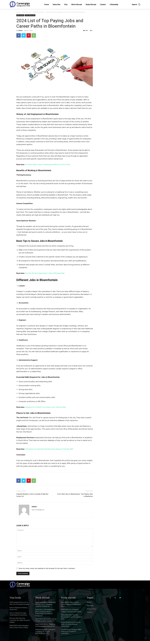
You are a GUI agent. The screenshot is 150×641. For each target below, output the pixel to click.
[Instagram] (115, 598)
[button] (136, 4)
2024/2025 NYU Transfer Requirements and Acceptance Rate (71, 617)
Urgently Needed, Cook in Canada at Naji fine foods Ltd (32, 495)
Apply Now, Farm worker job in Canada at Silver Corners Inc (45, 620)
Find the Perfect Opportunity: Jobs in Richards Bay (44, 273)
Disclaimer (90, 605)
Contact (90, 612)
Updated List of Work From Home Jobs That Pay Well (45, 407)
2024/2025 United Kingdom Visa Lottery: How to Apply (19, 626)
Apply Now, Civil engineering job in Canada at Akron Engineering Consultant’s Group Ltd (45, 612)
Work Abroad (26, 12)
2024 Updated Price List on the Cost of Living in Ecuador (19, 603)
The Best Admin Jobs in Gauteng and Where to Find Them (47, 164)
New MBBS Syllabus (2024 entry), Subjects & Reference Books (71, 604)
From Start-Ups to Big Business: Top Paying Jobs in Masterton (75, 495)
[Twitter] (23, 35)
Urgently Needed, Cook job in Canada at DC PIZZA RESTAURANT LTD (45, 631)
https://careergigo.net (38, 509)
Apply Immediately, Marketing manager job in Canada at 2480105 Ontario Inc (45, 604)
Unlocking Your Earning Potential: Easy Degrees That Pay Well (49, 449)
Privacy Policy (91, 609)
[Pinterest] (28, 35)
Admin (20, 30)
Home (18, 12)
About (89, 602)
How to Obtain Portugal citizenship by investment (18, 614)
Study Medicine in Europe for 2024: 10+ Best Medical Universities (71, 624)
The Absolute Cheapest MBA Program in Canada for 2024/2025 (71, 631)
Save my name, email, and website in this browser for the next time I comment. (47, 568)
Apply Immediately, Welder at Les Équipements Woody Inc (45, 625)
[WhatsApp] (34, 35)
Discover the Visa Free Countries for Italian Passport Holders (20, 620)
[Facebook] (18, 35)
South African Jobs (38, 12)
